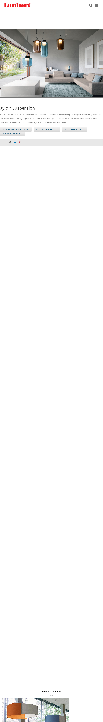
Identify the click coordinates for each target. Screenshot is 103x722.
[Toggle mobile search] (91, 5)
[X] (10, 142)
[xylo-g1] (51, 63)
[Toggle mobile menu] (97, 5)
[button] (2, 63)
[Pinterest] (19, 142)
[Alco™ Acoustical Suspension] (35, 699)
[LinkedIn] (14, 142)
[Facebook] (5, 142)
